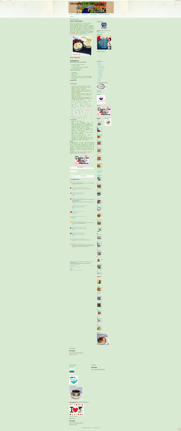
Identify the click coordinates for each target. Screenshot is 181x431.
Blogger (99, 427)
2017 (98, 62)
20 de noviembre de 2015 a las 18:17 (79, 198)
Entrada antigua (92, 265)
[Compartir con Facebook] (84, 175)
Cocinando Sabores (99, 170)
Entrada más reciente (73, 265)
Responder (73, 195)
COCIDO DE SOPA (99, 127)
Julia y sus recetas (74, 187)
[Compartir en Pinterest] (85, 175)
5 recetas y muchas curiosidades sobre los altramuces (99, 172)
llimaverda (98, 279)
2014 (98, 78)
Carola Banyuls (74, 216)
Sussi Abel (73, 211)
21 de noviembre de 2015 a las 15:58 (80, 221)
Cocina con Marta (99, 134)
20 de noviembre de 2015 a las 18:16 (80, 192)
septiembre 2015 (100, 70)
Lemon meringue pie (101, 230)
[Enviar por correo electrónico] (81, 175)
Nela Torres (73, 192)
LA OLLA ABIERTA (99, 264)
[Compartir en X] (83, 175)
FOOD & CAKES (99, 242)
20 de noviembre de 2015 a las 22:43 (81, 216)
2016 (98, 63)
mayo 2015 (99, 72)
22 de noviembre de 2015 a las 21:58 (80, 238)
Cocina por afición (99, 148)
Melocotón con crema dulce (101, 281)
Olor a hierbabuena (99, 296)
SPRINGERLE (101, 208)
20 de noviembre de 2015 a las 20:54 (83, 205)
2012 (98, 80)
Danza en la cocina (99, 206)
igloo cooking (99, 257)
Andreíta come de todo (75, 205)
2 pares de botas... (99, 121)
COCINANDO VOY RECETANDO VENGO (99, 176)
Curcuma (73, 238)
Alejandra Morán (74, 227)
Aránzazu (73, 243)
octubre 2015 (100, 69)
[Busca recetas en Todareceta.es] (100, 92)
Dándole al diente (99, 213)
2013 (98, 79)
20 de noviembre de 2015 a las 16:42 (82, 187)
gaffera (91, 427)
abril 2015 (99, 73)
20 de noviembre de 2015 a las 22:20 (80, 211)
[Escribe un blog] (82, 175)
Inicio (82, 265)
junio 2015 (99, 71)
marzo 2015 (100, 74)
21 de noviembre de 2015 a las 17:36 (82, 227)
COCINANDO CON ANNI (82, 3)
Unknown (73, 221)
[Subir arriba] (179, 429)
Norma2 (73, 198)
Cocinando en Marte (99, 163)
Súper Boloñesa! (101, 136)
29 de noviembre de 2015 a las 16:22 (80, 243)
